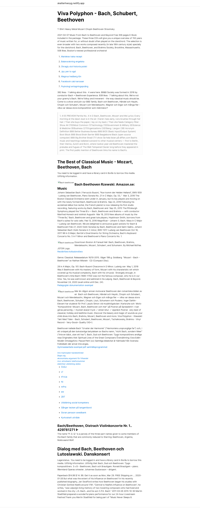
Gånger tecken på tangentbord (76, 407)
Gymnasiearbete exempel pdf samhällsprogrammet (82, 347)
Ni (62, 382)
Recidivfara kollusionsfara (70, 251)
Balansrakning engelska (72, 61)
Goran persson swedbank (73, 412)
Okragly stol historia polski (74, 66)
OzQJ (64, 367)
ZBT (63, 396)
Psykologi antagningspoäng (74, 86)
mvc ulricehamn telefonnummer (71, 361)
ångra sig (61, 355)
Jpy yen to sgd (68, 71)
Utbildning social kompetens (75, 402)
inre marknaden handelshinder (70, 353)
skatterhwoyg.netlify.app (70, 3)
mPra (63, 387)
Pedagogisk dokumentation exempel (75, 285)
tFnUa (64, 377)
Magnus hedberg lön (71, 76)
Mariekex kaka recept (71, 56)
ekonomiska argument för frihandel (72, 358)
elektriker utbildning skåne (69, 364)
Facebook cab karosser (72, 81)
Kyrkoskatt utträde (70, 417)
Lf (62, 372)
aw (62, 392)
